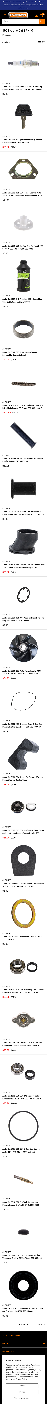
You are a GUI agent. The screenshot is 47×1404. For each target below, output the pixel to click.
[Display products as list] (43, 42)
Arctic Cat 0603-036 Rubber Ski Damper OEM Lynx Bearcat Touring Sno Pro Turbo (23, 778)
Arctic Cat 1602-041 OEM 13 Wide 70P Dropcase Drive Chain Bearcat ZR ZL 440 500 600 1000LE (22, 406)
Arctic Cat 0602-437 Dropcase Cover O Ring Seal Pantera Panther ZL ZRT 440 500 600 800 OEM (22, 725)
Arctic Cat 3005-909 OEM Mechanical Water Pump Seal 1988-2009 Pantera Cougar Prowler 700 (23, 831)
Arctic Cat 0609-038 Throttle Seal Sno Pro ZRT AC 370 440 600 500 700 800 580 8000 (23, 247)
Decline (22, 1392)
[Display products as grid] (39, 42)
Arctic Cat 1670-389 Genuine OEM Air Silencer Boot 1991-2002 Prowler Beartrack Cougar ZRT (23, 566)
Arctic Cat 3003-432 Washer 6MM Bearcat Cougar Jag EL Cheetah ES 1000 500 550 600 (23, 1309)
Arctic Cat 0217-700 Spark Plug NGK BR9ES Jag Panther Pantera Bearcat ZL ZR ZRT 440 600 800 (22, 88)
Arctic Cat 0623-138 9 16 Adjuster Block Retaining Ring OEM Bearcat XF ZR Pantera (23, 619)
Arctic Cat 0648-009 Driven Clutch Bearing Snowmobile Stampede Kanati (19, 353)
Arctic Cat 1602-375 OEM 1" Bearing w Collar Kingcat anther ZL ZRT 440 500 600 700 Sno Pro (22, 1097)
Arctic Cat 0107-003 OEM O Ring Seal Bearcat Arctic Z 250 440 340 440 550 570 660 (21, 1150)
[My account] (36, 15)
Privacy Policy (21, 1379)
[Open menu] (5, 15)
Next (40, 1324)
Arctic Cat (6, 83)
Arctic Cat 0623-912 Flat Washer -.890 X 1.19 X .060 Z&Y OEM (22, 938)
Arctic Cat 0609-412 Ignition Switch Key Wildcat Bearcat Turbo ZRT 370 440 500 (22, 141)
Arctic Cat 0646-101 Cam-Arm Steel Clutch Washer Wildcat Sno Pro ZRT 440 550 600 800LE (23, 884)
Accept (22, 1386)
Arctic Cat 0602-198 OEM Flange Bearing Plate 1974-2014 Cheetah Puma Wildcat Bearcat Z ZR (22, 194)
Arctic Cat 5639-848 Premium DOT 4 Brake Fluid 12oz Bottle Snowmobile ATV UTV (22, 300)
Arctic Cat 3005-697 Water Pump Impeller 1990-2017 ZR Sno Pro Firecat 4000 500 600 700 (22, 672)
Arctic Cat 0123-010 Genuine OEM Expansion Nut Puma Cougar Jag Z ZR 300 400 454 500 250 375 (23, 512)
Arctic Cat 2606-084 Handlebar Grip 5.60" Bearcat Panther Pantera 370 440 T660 (22, 459)
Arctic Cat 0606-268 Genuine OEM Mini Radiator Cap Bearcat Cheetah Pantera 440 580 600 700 (22, 1044)
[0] (41, 15)
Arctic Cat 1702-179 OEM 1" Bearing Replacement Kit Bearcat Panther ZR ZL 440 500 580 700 (23, 991)
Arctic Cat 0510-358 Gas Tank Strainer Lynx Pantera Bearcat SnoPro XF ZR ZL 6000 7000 (20, 1203)
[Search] (42, 21)
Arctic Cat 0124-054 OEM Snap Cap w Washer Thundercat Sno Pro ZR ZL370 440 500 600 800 (22, 1256)
